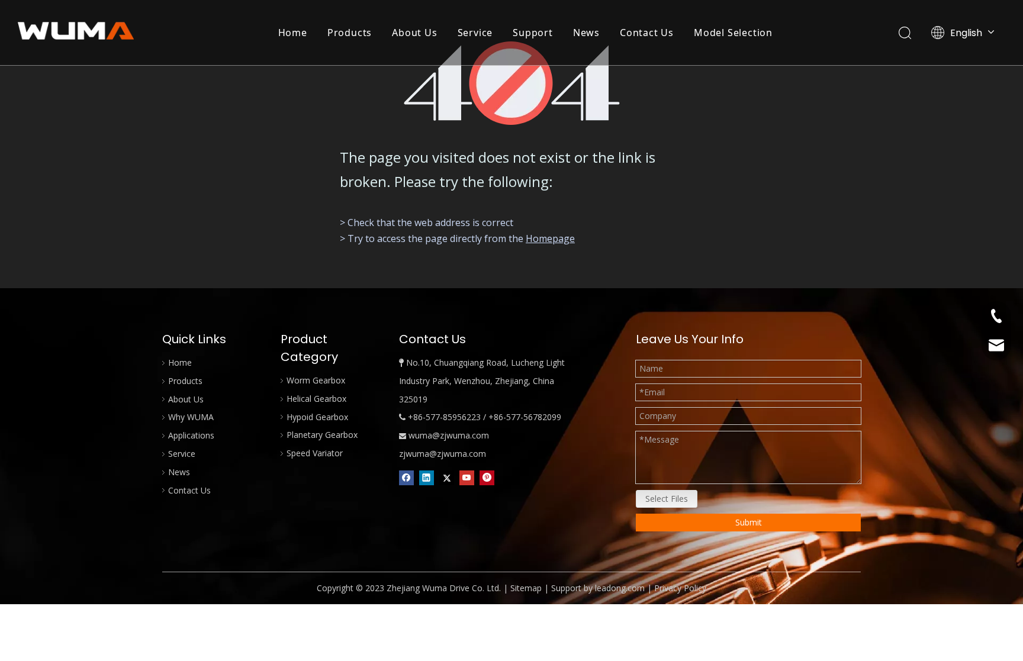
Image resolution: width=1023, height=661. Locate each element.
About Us (414, 32)
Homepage (550, 238)
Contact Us (647, 32)
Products (349, 32)
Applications (191, 435)
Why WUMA (191, 417)
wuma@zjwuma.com (448, 435)
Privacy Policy (680, 588)
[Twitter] (446, 477)
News (586, 32)
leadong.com (620, 588)
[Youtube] (466, 477)
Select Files (666, 498)
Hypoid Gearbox (317, 417)
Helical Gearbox (316, 398)
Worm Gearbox (316, 380)
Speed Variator (315, 453)
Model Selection (733, 32)
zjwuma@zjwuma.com (442, 453)
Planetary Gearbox (322, 434)
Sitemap (526, 588)
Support (533, 32)
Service (475, 32)
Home (292, 32)
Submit (748, 522)
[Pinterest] (487, 477)
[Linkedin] (426, 477)
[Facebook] (406, 477)
